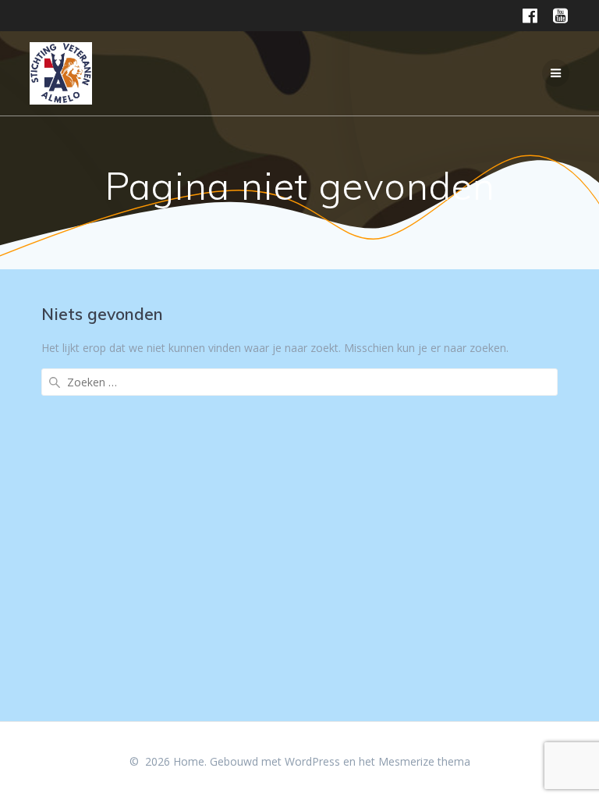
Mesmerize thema (424, 761)
